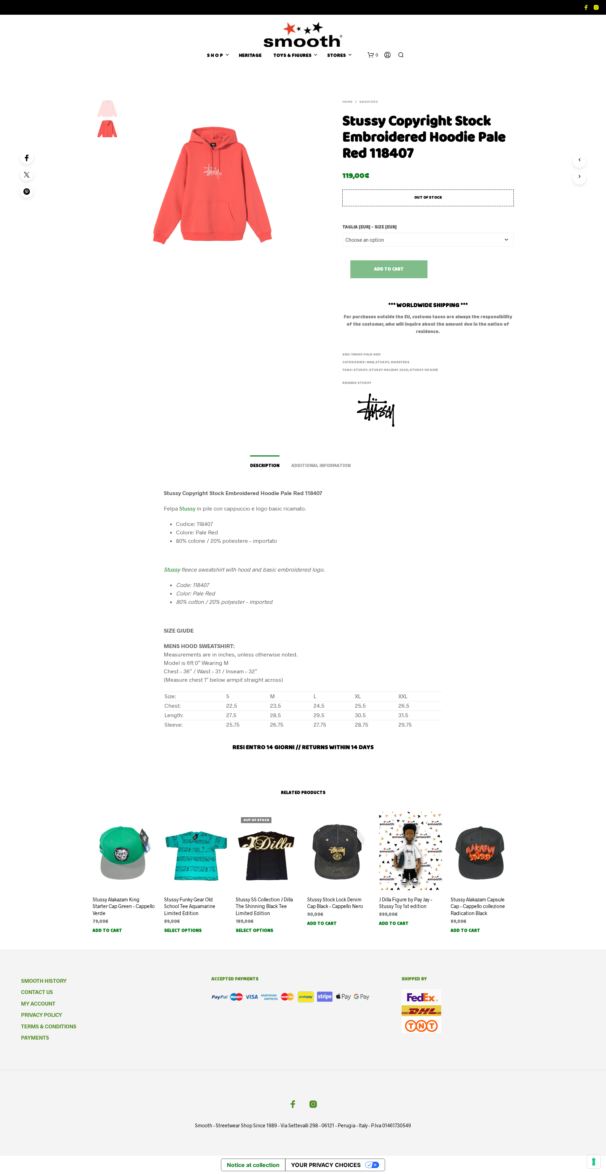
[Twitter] (26, 174)
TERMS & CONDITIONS (48, 1026)
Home (347, 102)
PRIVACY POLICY (41, 1015)
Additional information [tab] (321, 466)
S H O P (215, 56)
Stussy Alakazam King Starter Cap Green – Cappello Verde (124, 906)
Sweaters (368, 102)
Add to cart (389, 270)
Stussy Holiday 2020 (388, 370)
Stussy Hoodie (424, 370)
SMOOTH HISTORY (44, 981)
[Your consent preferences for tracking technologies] (593, 1161)
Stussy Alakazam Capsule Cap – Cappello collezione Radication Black (478, 906)
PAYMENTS (35, 1037)
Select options (183, 931)
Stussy (382, 362)
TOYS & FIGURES (292, 56)
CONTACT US (37, 992)
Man (370, 362)
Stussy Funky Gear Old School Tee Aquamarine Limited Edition (189, 906)
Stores (336, 56)
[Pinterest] (26, 191)
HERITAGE (250, 56)
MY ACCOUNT (38, 1003)
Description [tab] (265, 466)
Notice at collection (253, 1164)
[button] (373, 55)
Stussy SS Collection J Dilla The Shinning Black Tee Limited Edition (264, 906)
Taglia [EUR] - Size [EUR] (369, 228)
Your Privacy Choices (326, 1164)
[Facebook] (26, 157)
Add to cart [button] (107, 931)
